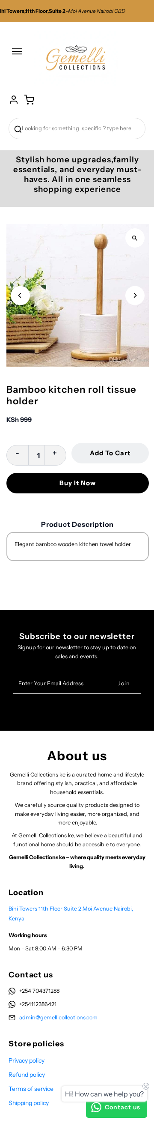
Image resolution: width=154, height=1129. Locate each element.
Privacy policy (26, 1060)
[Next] (135, 295)
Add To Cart (110, 453)
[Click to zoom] (135, 238)
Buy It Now (77, 483)
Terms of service (31, 1089)
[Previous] (20, 295)
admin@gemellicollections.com (58, 1017)
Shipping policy (29, 1103)
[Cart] (29, 100)
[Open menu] (17, 55)
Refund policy (27, 1074)
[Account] (14, 100)
